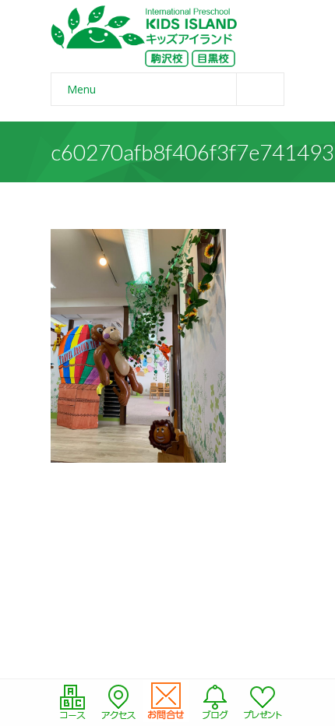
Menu (81, 89)
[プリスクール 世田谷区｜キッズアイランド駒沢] (144, 36)
